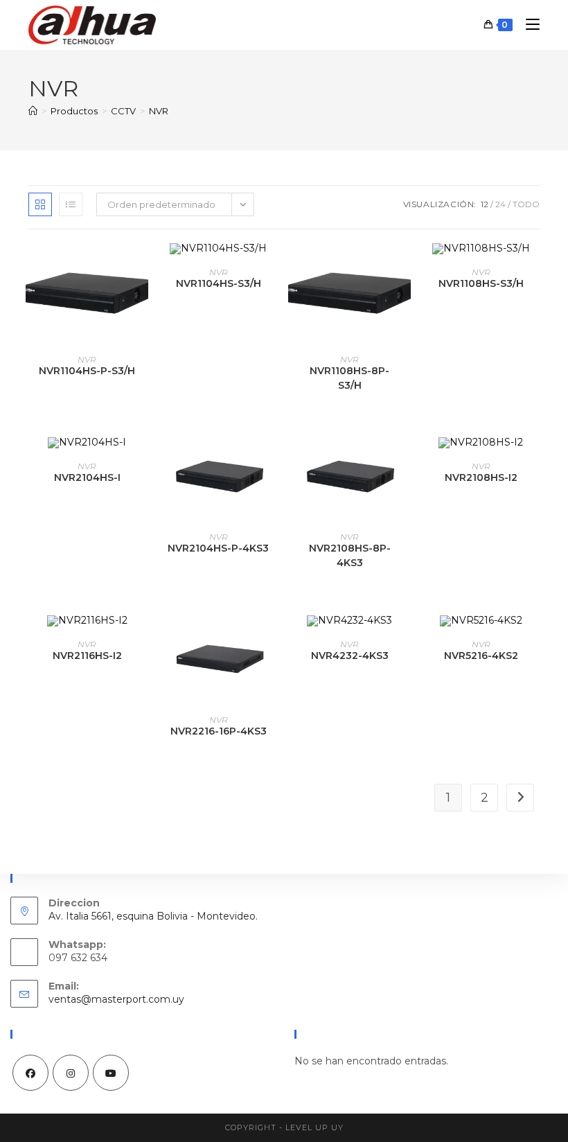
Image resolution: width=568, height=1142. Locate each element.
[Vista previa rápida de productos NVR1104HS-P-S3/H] (141, 267)
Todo (526, 204)
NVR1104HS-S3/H (218, 283)
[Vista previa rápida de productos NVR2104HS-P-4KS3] (273, 461)
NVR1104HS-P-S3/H (87, 370)
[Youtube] (111, 1073)
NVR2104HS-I (87, 477)
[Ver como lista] (70, 204)
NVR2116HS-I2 (87, 655)
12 (484, 204)
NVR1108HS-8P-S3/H (349, 378)
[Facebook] (30, 1073)
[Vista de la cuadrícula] (40, 204)
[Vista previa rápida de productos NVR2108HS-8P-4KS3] (404, 461)
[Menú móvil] (527, 24)
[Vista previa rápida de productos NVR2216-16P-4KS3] (273, 639)
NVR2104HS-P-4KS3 (218, 548)
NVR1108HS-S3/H (481, 283)
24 (500, 204)
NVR (158, 110)
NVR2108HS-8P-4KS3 (350, 555)
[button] (141, 303)
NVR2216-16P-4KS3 (218, 731)
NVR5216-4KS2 (481, 655)
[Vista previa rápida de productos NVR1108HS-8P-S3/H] (404, 267)
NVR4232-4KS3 (350, 655)
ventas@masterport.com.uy (116, 999)
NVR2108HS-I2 (481, 477)
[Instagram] (71, 1073)
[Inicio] (32, 110)
